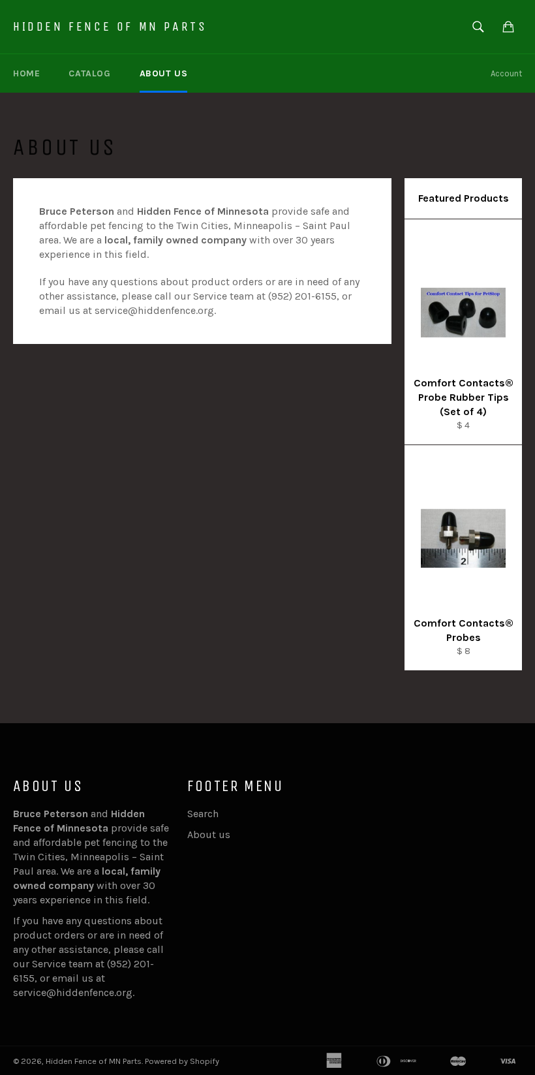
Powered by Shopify (182, 1061)
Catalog (89, 73)
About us (164, 73)
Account (506, 73)
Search (203, 813)
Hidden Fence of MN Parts (110, 26)
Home (26, 73)
